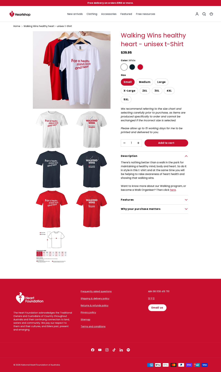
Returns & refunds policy (94, 305)
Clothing (92, 14)
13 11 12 (151, 298)
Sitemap (85, 319)
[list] (72, 150)
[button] (211, 14)
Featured (126, 14)
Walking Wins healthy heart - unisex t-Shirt (48, 26)
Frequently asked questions (96, 291)
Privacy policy (88, 312)
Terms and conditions (93, 326)
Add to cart (166, 143)
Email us (157, 307)
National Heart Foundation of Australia (40, 364)
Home (16, 26)
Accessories (108, 14)
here (173, 190)
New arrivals (75, 14)
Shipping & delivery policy (95, 298)
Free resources (145, 14)
